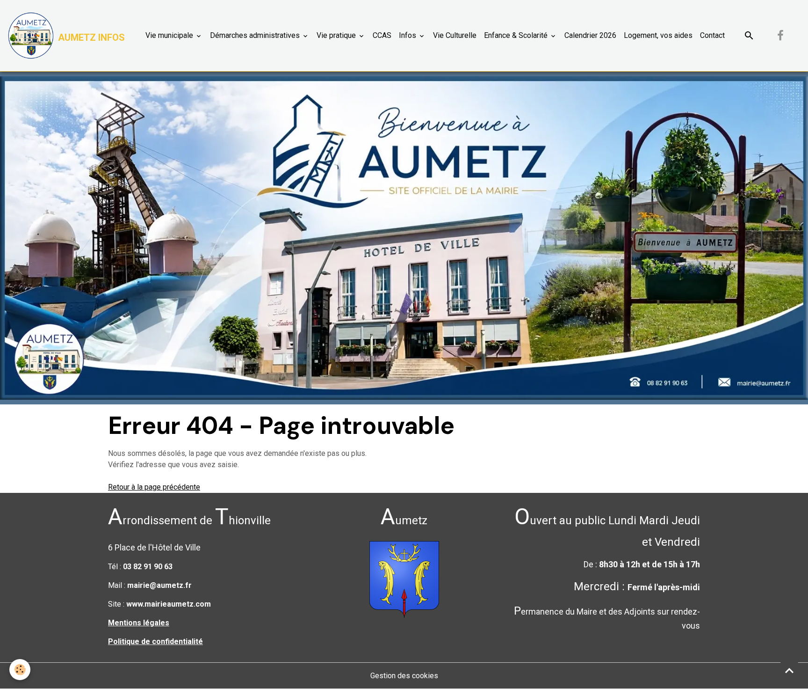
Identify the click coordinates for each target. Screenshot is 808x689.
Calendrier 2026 (590, 35)
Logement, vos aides (658, 35)
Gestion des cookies (404, 675)
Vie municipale (170, 35)
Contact (712, 35)
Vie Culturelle (454, 35)
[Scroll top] (789, 670)
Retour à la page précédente (154, 487)
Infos (408, 35)
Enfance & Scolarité (516, 35)
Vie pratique (337, 35)
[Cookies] (19, 669)
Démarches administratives (256, 35)
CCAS (382, 35)
